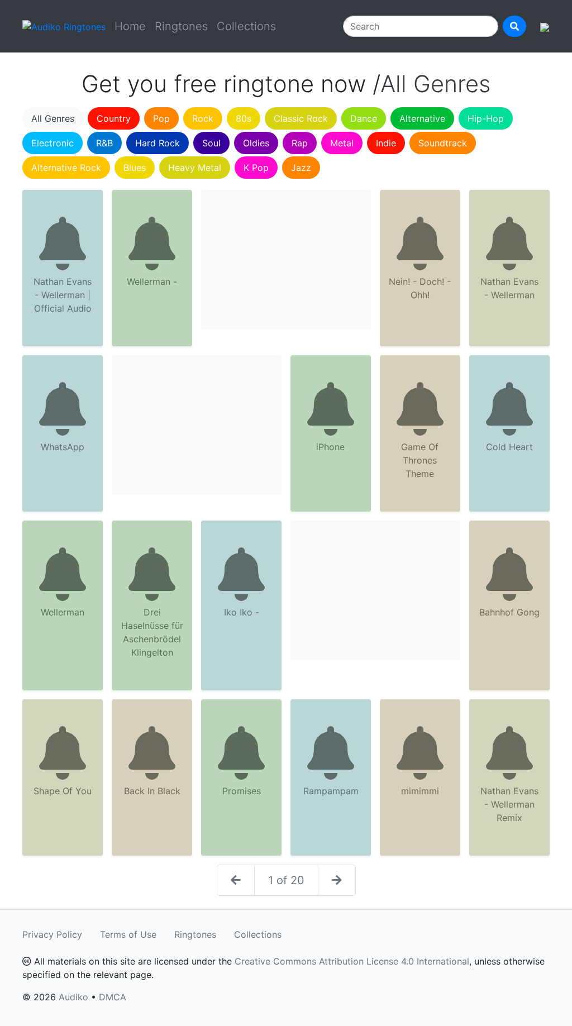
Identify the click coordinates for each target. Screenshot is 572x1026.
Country (114, 118)
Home (130, 26)
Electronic (52, 143)
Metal (342, 143)
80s (243, 118)
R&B (104, 143)
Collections (246, 26)
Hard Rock (157, 143)
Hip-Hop (486, 118)
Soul (211, 143)
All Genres (52, 118)
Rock (202, 118)
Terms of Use (128, 934)
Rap (300, 143)
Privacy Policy (52, 934)
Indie (386, 143)
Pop (161, 118)
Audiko (73, 997)
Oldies (256, 143)
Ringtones (181, 26)
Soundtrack (442, 143)
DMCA (112, 997)
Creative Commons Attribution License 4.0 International (352, 961)
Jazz (301, 167)
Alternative (422, 118)
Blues (134, 167)
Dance (363, 118)
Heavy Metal (194, 167)
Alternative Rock (66, 167)
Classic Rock (301, 118)
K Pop (256, 167)
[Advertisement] (286, 260)
